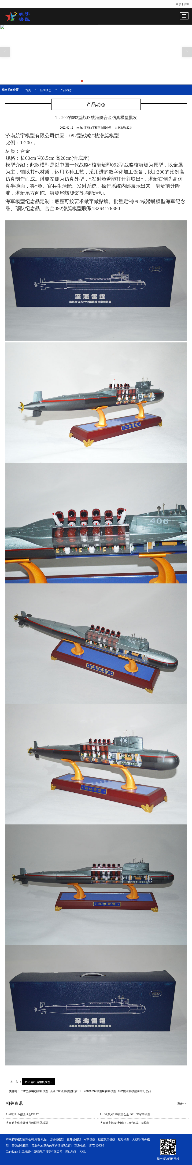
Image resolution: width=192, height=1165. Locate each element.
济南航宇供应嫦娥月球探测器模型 (27, 1122)
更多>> (181, 1103)
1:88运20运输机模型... (38, 1082)
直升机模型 (74, 1139)
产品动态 (66, 90)
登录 (178, 4)
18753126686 (96, 1145)
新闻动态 (45, 90)
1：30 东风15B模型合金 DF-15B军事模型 (125, 1114)
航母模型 (123, 1139)
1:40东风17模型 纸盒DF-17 (22, 1114)
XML (83, 1151)
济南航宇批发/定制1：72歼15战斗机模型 (125, 1122)
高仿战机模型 (20, 1145)
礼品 (44, 1139)
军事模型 (89, 1139)
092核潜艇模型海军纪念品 (134, 1091)
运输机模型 (57, 1139)
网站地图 (71, 1151)
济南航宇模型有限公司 (48, 1151)
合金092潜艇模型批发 (64, 1091)
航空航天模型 (106, 1139)
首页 (28, 90)
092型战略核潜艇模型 (34, 1091)
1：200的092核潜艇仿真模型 (97, 1091)
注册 (187, 4)
